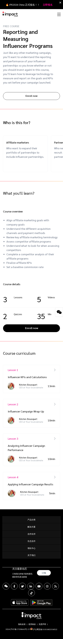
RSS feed (55, 586)
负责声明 (42, 624)
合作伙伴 (31, 534)
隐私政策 (22, 624)
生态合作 (31, 541)
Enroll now (31, 95)
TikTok (31, 593)
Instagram (47, 586)
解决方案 (31, 526)
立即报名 (48, 4)
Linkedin (31, 586)
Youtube (39, 586)
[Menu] (58, 14)
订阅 (44, 572)
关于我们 (31, 555)
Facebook (14, 586)
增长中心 (31, 548)
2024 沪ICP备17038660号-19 (18, 629)
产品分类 (31, 519)
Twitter (22, 586)
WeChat (6, 586)
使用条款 (32, 624)
